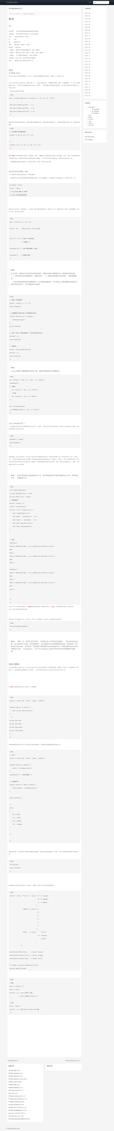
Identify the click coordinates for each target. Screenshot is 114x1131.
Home (90, 2)
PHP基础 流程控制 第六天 (15, 1076)
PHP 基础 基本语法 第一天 (15, 1090)
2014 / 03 (87, 53)
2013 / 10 (87, 58)
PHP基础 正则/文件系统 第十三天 (17, 1099)
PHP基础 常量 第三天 (14, 1085)
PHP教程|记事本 (12, 2)
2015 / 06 (87, 24)
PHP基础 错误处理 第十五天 (16, 1104)
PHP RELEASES (89, 137)
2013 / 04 (87, 76)
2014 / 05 (87, 47)
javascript (91, 125)
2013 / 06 (87, 70)
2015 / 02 (87, 30)
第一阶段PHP (31, 14)
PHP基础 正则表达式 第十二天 (16, 1096)
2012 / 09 (87, 90)
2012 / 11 (87, 84)
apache (90, 123)
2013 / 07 (87, 67)
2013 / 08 (87, 64)
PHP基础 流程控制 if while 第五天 (17, 1079)
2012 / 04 (87, 95)
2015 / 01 (87, 33)
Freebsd (90, 119)
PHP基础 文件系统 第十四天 (16, 1102)
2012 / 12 (87, 81)
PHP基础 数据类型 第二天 (15, 1087)
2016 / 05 (87, 16)
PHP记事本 (91, 107)
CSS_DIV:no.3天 (13, 1093)
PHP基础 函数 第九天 (13, 1060)
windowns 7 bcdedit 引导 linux (16, 1113)
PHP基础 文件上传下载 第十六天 (17, 1107)
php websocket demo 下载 (15, 1116)
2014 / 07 (87, 41)
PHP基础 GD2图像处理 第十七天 (17, 1110)
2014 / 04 (87, 50)
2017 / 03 (87, 13)
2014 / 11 (87, 36)
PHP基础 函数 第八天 (14, 1070)
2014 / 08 (87, 39)
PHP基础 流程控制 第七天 (15, 1073)
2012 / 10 (87, 87)
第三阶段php (95, 113)
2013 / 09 (87, 61)
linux (89, 115)
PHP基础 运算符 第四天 (15, 1082)
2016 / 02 (87, 19)
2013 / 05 (87, 73)
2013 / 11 (87, 56)
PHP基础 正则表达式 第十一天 (72, 1060)
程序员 (90, 117)
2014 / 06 (87, 44)
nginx (89, 121)
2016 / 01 (87, 21)
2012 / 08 (87, 93)
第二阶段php (95, 111)
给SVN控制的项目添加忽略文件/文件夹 (19, 1119)
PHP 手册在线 (89, 140)
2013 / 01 (87, 78)
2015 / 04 (87, 27)
